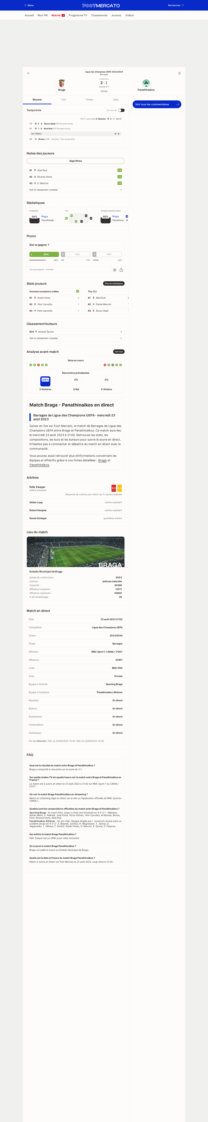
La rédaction (39, 741)
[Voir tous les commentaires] (114, 270)
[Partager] (179, 73)
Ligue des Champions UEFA (107, 627)
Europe (118, 676)
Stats (116, 99)
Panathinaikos (39, 465)
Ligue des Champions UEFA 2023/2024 (104, 72)
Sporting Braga (114, 684)
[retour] (29, 73)
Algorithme (75, 160)
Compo (89, 99)
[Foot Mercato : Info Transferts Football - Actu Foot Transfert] (101, 5)
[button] (29, 5)
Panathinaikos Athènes (110, 692)
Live (63, 99)
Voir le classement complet (43, 189)
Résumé (37, 99)
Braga (102, 460)
